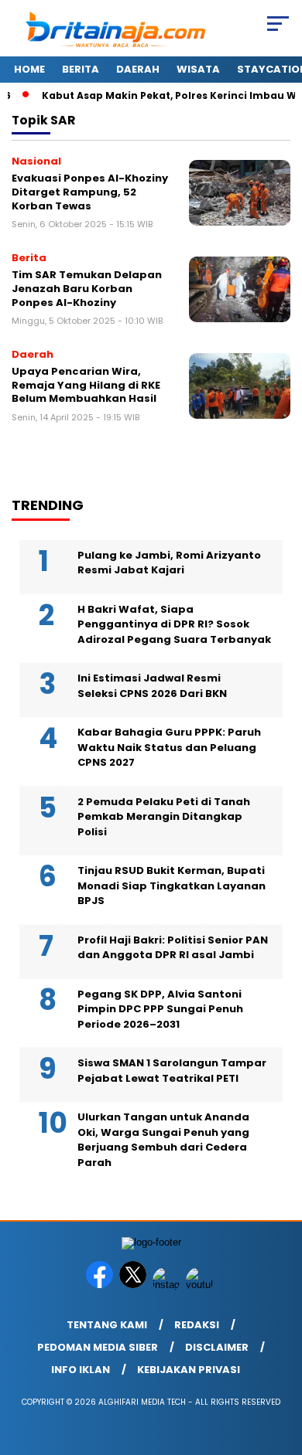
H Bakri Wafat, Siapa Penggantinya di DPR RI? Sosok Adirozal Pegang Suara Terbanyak (174, 624)
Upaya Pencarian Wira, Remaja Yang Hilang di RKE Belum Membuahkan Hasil (86, 385)
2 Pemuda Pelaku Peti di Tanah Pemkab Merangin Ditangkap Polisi (163, 816)
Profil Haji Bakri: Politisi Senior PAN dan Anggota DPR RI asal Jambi (172, 948)
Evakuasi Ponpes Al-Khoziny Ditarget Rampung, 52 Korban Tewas (90, 191)
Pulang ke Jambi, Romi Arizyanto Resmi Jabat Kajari (169, 563)
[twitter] (134, 1284)
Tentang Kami (107, 1324)
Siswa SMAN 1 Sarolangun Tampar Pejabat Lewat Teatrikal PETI (171, 1071)
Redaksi (196, 1324)
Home (29, 69)
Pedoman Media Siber (97, 1347)
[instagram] (168, 1284)
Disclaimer (217, 1347)
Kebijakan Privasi (188, 1369)
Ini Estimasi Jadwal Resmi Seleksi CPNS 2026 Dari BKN (152, 686)
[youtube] (201, 1284)
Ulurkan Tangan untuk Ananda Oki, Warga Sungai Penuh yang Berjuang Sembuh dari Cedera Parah (163, 1140)
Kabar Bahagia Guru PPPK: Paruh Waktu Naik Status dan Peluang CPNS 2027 (169, 747)
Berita (80, 69)
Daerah (138, 69)
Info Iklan (80, 1369)
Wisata (198, 69)
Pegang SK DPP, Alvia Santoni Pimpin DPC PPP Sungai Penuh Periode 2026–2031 (160, 1009)
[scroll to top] (279, 1365)
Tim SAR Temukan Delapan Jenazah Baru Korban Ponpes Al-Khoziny (87, 288)
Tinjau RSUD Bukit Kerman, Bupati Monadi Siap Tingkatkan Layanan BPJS (171, 885)
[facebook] (101, 1284)
